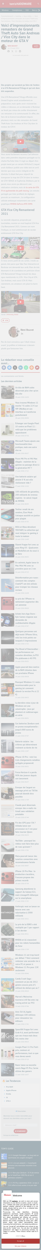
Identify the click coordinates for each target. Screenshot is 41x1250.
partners (15, 1201)
